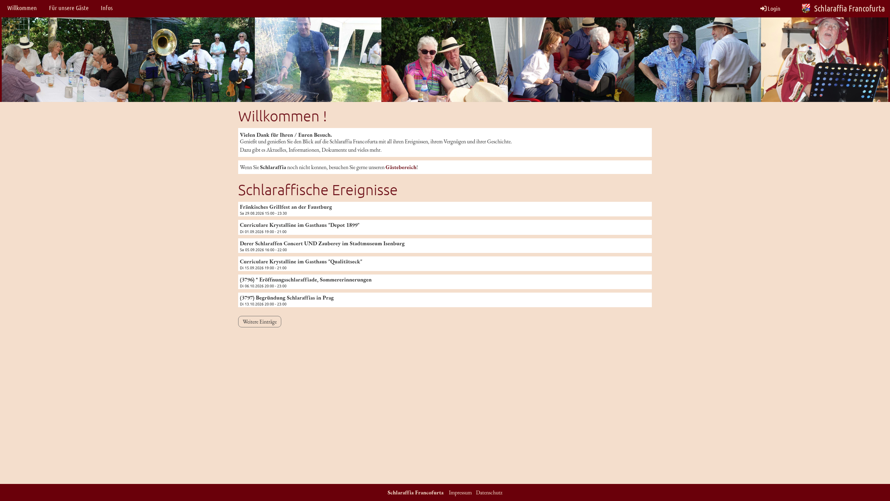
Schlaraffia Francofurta (849, 8)
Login (774, 8)
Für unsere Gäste (69, 7)
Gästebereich (401, 167)
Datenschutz (489, 492)
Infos (107, 7)
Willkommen (22, 7)
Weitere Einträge (260, 321)
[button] (445, 209)
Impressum (460, 492)
